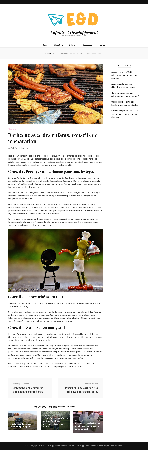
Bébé (45, 45)
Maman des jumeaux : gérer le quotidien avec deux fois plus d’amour (124, 113)
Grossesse (87, 45)
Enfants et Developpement (74, 32)
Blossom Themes (96, 446)
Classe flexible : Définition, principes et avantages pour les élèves (124, 75)
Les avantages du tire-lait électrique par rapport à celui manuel (87, 426)
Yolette (14, 148)
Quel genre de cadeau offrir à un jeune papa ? (21, 425)
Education (58, 45)
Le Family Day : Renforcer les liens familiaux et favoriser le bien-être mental (55, 422)
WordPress (118, 446)
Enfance (72, 45)
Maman (101, 45)
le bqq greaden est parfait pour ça (59, 321)
